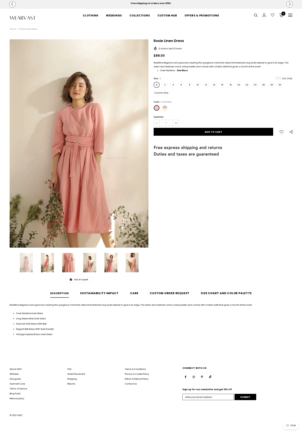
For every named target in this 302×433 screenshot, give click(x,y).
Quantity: (159, 116)
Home (13, 28)
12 (206, 84)
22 (247, 84)
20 (239, 84)
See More (182, 70)
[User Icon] (264, 15)
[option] (151, 3)
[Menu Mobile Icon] (290, 15)
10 (198, 84)
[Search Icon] (255, 15)
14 (214, 84)
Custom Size (161, 92)
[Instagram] (194, 377)
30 (280, 84)
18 (231, 84)
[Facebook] (185, 377)
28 (271, 84)
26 (263, 84)
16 (222, 84)
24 (255, 84)
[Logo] (30, 18)
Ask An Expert (81, 279)
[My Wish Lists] (272, 15)
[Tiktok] (210, 377)
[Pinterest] (202, 377)
